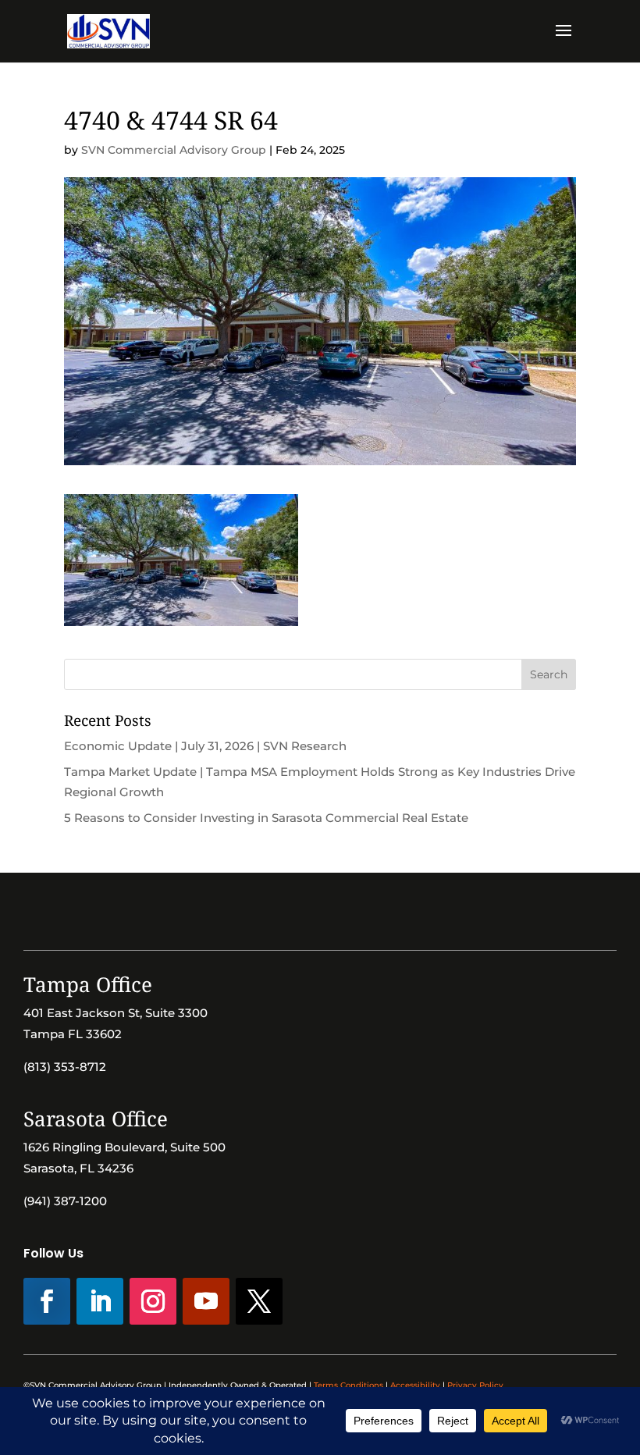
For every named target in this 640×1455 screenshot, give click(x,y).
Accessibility (415, 1385)
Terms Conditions (348, 1385)
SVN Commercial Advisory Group (173, 150)
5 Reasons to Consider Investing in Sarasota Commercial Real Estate (266, 817)
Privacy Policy (475, 1385)
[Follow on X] (259, 1301)
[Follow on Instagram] (153, 1301)
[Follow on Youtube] (206, 1301)
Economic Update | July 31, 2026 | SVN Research (205, 745)
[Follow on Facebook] (46, 1301)
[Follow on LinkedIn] (99, 1301)
